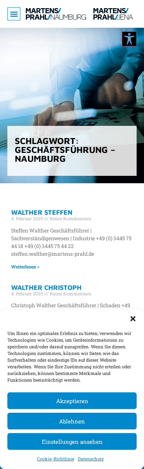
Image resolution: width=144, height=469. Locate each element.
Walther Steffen (41, 212)
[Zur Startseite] (56, 13)
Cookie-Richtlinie (55, 459)
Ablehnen (72, 421)
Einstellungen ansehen (72, 441)
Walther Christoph (46, 287)
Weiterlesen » (25, 266)
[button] (133, 318)
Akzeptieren (72, 401)
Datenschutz (91, 459)
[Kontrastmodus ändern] (129, 38)
